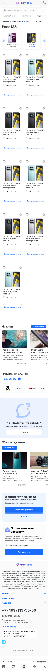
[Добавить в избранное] (4, 55)
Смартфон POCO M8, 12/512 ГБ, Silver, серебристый (35, 238)
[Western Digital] (20, 388)
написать (24, 432)
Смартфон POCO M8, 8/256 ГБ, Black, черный (12, 132)
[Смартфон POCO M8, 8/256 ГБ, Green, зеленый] (35, 173)
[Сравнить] (20, 55)
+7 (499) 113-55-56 (19, 610)
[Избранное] (13, 666)
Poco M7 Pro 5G (12, 45)
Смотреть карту (9, 626)
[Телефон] (44, 3)
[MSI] (32, 388)
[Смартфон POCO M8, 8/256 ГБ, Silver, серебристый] (12, 67)
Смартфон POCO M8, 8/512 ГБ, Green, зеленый (35, 79)
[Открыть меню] (4, 3)
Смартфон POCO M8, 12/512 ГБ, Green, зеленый (12, 291)
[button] (4, 40)
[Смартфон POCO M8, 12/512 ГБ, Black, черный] (12, 226)
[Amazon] (8, 388)
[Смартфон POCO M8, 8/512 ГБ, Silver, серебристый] (12, 173)
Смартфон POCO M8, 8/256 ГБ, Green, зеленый (35, 185)
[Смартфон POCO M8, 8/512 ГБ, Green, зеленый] (35, 67)
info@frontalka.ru (11, 615)
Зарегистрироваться (24, 510)
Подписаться (24, 552)
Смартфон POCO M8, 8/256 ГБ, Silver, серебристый (12, 79)
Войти (24, 516)
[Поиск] (5, 10)
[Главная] (24, 3)
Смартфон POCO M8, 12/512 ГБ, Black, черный (12, 238)
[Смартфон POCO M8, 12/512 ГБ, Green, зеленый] (12, 279)
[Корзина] (24, 666)
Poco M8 (31, 45)
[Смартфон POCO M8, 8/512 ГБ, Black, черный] (35, 120)
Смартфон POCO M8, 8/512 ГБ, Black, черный (35, 132)
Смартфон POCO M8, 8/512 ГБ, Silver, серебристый (12, 185)
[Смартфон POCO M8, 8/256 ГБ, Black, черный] (12, 120)
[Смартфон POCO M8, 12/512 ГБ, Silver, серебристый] (35, 226)
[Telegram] (4, 642)
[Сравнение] (34, 666)
